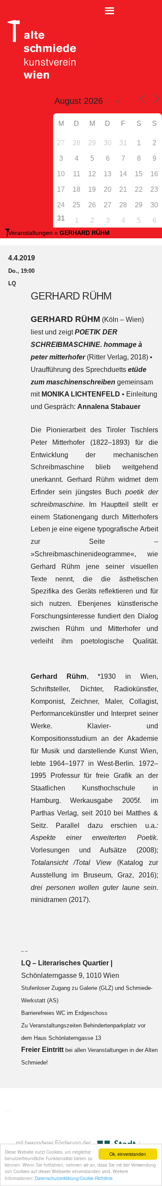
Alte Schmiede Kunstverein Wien (39, 49)
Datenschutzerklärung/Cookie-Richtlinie (74, 1178)
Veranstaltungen (30, 232)
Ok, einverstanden (127, 1154)
